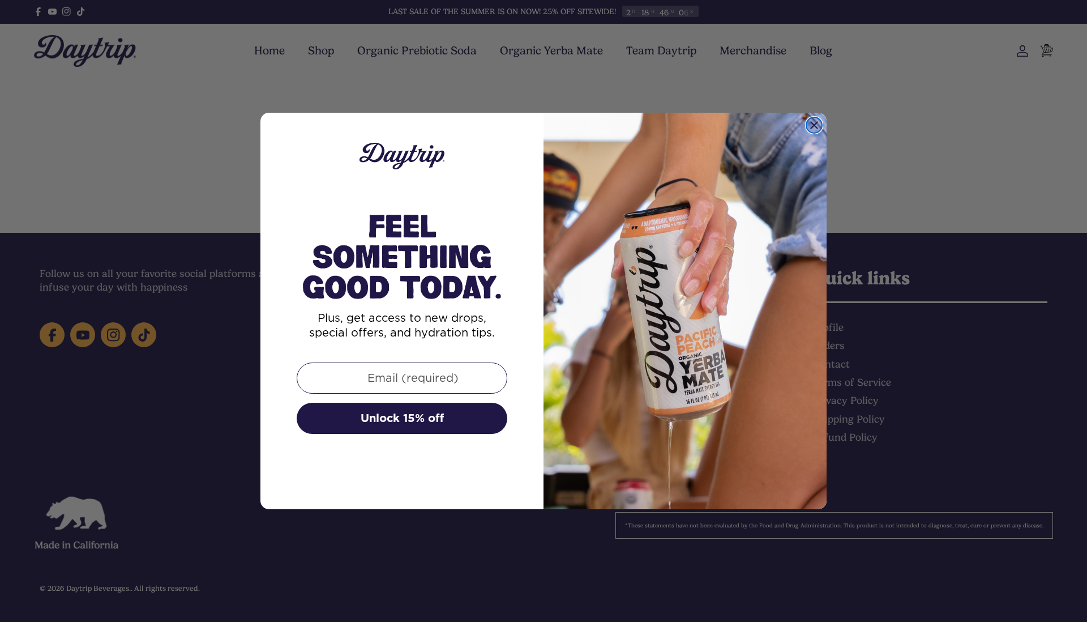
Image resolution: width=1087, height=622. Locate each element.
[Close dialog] (814, 125)
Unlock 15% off (402, 418)
